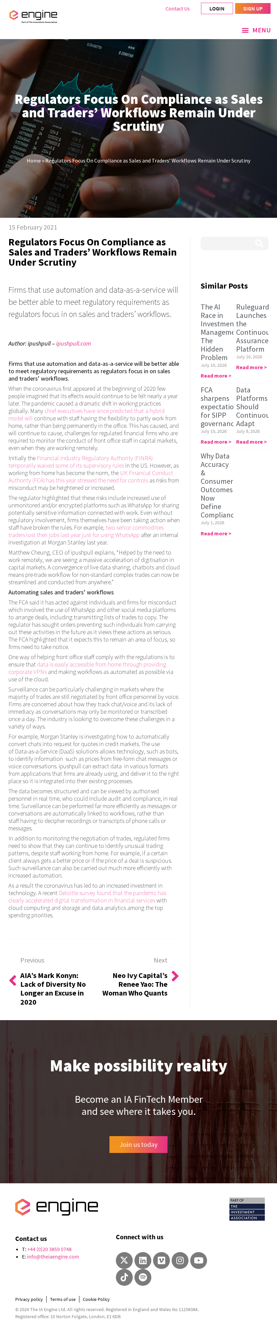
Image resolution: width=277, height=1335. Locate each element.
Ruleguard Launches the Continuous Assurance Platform (254, 328)
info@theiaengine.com (53, 1256)
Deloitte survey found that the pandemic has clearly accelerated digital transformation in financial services (87, 896)
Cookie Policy (96, 1299)
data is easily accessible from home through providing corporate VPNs (87, 668)
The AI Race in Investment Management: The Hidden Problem (222, 332)
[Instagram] (180, 1260)
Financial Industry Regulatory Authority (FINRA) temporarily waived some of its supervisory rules (80, 461)
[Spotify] (142, 1277)
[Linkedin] (142, 1260)
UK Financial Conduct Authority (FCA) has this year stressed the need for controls (90, 476)
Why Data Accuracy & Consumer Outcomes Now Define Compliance (219, 485)
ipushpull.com (73, 343)
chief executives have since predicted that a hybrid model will (86, 414)
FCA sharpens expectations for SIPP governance (221, 406)
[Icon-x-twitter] (124, 1260)
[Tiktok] (124, 1277)
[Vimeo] (161, 1260)
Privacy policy (29, 1299)
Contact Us (178, 8)
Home (34, 160)
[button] (256, 30)
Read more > (216, 375)
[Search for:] (235, 243)
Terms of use (63, 1299)
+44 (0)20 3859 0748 (49, 1249)
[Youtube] (198, 1260)
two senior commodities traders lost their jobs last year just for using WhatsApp (85, 531)
